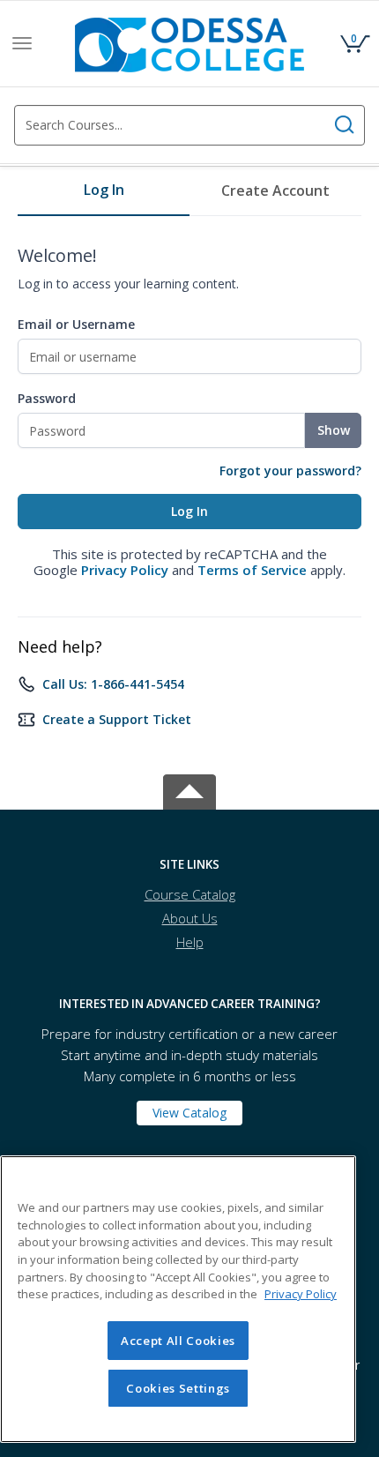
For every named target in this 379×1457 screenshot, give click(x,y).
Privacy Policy (124, 570)
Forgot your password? (290, 470)
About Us (190, 918)
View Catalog (189, 1112)
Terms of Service (252, 570)
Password (47, 398)
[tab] (104, 196)
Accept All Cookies (178, 1341)
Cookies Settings (178, 1388)
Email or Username (76, 324)
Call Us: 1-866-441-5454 (113, 684)
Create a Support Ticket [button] (116, 719)
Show (333, 430)
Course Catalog (190, 894)
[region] (178, 1299)
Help (190, 942)
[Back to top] (189, 789)
